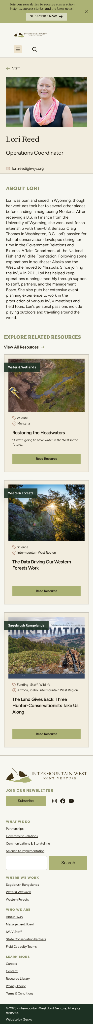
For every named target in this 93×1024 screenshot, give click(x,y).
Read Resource (46, 458)
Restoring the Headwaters (38, 432)
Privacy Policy (16, 986)
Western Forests (17, 899)
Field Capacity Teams (21, 946)
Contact (12, 971)
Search (68, 862)
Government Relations (22, 836)
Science (22, 547)
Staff (16, 68)
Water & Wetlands (18, 892)
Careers (11, 964)
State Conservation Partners (26, 939)
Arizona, (23, 690)
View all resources (21, 347)
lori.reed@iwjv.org (28, 168)
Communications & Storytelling (28, 843)
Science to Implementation (25, 851)
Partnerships (15, 828)
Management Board (20, 924)
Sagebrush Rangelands (22, 884)
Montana (23, 423)
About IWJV (14, 917)
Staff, (34, 684)
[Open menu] (18, 49)
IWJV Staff (14, 932)
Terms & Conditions (19, 993)
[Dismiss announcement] (86, 11)
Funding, (23, 684)
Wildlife (22, 418)
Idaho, (34, 690)
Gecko (27, 1019)
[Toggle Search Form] (35, 49)
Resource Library (18, 978)
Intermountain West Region (36, 552)
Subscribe (26, 800)
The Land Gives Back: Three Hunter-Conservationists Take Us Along (45, 706)
